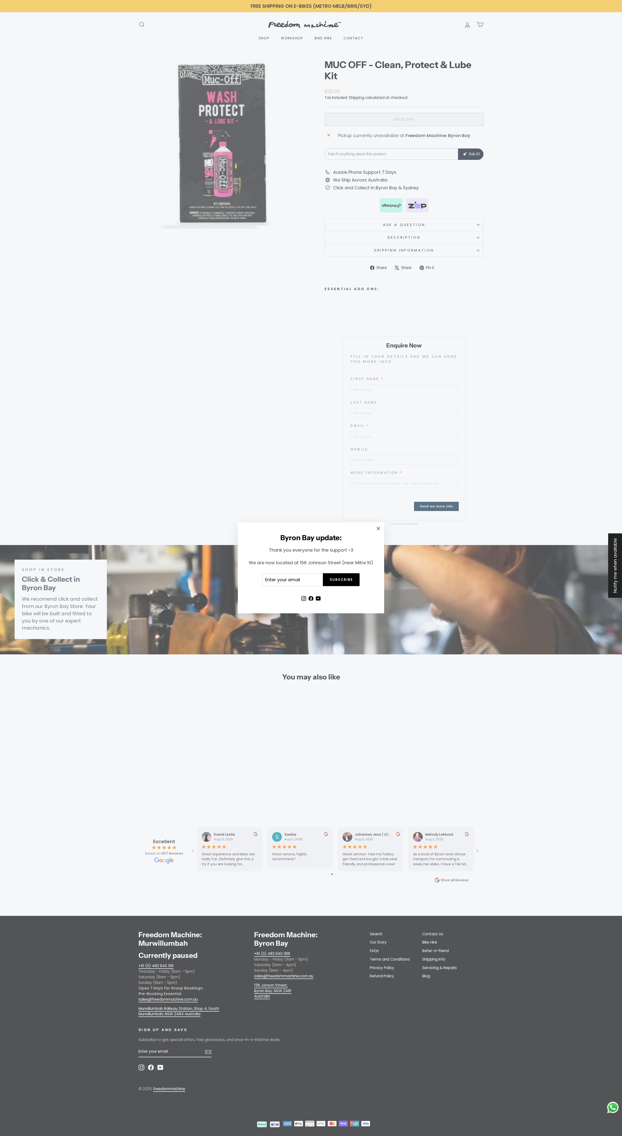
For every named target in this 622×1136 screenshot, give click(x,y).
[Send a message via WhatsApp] (613, 1107)
